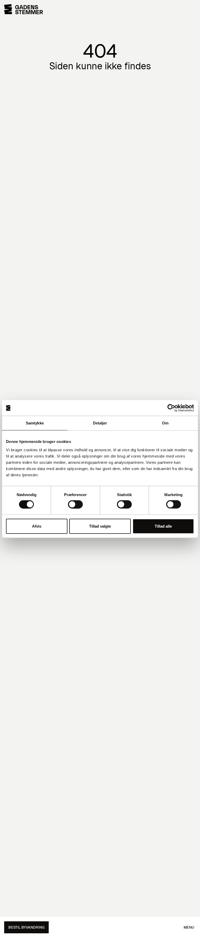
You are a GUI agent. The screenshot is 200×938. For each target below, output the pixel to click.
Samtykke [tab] (35, 423)
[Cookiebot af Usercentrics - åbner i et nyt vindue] (171, 408)
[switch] (75, 504)
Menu (189, 927)
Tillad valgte (100, 526)
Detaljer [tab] (100, 423)
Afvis (36, 526)
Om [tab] (165, 423)
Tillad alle (163, 526)
